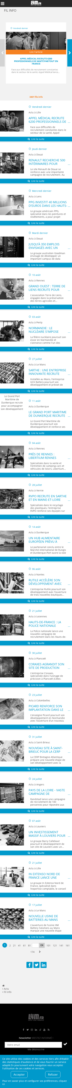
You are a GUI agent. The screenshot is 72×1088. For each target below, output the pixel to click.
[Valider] (65, 1044)
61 (24, 945)
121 (55, 945)
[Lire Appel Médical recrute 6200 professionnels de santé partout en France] (36, 43)
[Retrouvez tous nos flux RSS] (48, 1030)
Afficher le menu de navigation (2, 3)
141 (61, 945)
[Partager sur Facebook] (29, 965)
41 (19, 945)
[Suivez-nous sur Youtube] (44, 1030)
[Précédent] (2, 53)
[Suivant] (69, 53)
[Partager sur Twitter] (36, 965)
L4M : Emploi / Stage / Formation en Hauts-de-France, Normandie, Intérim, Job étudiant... (36, 3)
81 (29, 945)
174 (32, 951)
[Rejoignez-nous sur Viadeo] (40, 1030)
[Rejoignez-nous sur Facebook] (23, 1030)
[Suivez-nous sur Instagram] (31, 1030)
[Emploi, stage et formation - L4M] (3, 985)
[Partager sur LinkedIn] (44, 965)
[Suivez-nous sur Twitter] (27, 1030)
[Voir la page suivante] (40, 952)
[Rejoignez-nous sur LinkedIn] (36, 1030)
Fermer (71, 1056)
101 (49, 945)
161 (68, 945)
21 (14, 945)
